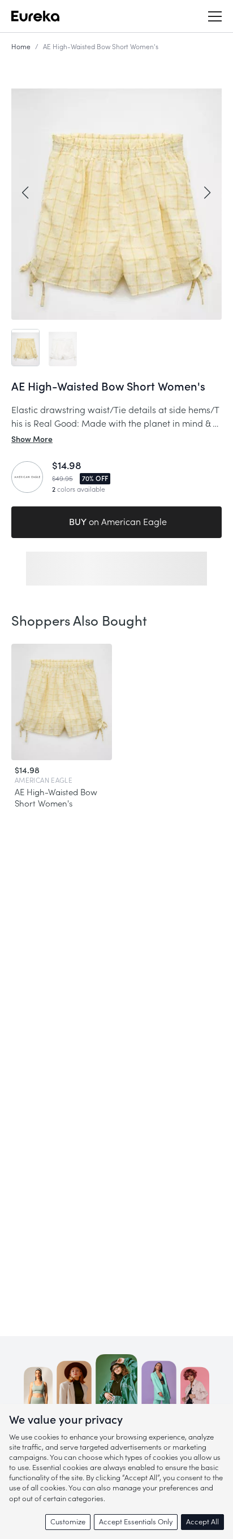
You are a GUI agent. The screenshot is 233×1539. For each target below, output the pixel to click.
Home (21, 47)
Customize (67, 1522)
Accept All (202, 1522)
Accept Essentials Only (135, 1522)
